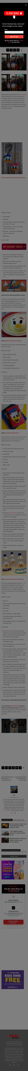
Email (6, 29)
